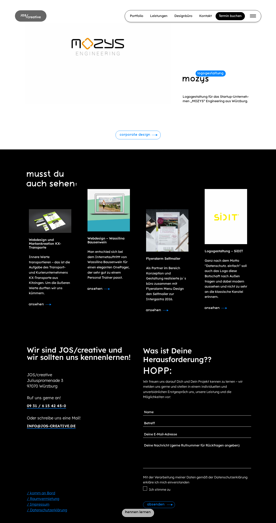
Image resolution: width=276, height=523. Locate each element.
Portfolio (136, 16)
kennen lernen (138, 512)
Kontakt (205, 16)
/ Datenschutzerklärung (47, 510)
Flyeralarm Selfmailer (163, 258)
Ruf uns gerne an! (44, 397)
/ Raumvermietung (43, 498)
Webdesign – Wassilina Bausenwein (105, 240)
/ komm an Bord (41, 493)
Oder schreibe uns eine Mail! (54, 417)
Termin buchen (230, 16)
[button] (138, 135)
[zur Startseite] (31, 16)
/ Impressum (38, 504)
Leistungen (158, 16)
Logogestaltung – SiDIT (224, 251)
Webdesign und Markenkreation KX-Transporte (45, 243)
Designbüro (183, 16)
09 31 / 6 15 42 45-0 (46, 405)
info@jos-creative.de (51, 426)
